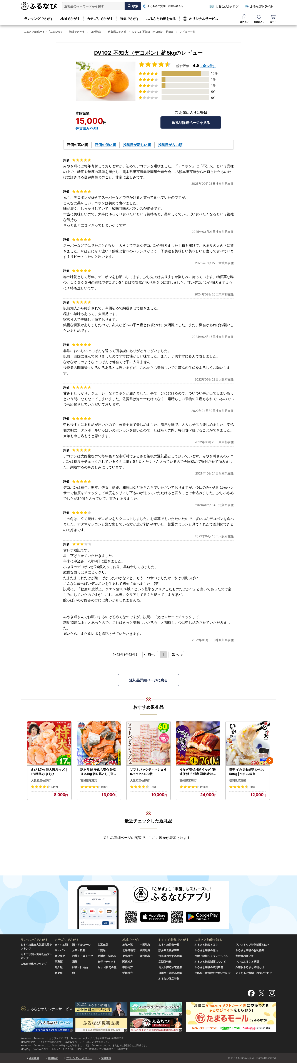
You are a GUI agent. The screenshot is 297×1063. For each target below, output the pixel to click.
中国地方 (145, 944)
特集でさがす (130, 19)
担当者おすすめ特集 (170, 955)
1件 (213, 79)
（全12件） (208, 66)
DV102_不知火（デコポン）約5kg (153, 31)
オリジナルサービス (203, 19)
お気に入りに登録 (193, 113)
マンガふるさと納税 (247, 961)
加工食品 (103, 944)
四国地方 (145, 950)
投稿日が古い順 (170, 145)
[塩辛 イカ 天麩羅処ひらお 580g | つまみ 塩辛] (248, 743)
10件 (214, 73)
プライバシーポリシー (79, 1058)
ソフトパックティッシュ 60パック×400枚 (148, 772)
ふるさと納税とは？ (206, 944)
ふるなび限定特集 (169, 978)
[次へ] (269, 760)
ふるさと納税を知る (161, 19)
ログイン (244, 21)
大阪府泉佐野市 (41, 780)
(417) (54, 787)
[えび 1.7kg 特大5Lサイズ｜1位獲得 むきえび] (49, 743)
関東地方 (127, 961)
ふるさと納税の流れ (206, 950)
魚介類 (59, 967)
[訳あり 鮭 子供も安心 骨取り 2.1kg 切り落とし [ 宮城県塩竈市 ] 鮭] (99, 743)
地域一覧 (127, 944)
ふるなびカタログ (227, 6)
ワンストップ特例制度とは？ (252, 944)
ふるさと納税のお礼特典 (249, 950)
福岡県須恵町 (237, 780)
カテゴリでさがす (100, 19)
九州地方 (96, 31)
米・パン (60, 950)
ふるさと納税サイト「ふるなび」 (43, 31)
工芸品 (101, 950)
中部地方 (127, 967)
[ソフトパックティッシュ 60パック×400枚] (148, 743)
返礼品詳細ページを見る (191, 122)
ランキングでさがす (38, 19)
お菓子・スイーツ (82, 955)
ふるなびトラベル (261, 6)
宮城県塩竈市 (88, 780)
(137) (104, 787)
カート (273, 21)
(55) (153, 787)
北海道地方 (128, 950)
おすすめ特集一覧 (169, 944)
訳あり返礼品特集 (169, 950)
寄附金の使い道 (244, 955)
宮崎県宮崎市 (188, 780)
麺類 (74, 961)
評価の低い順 (105, 145)
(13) (252, 787)
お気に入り (259, 21)
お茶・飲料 (78, 950)
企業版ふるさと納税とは (249, 967)
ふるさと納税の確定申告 (209, 967)
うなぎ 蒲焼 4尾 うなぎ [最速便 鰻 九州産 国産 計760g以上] (198, 772)
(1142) (204, 787)
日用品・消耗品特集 (170, 972)
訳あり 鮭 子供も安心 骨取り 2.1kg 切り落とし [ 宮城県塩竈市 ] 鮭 (98, 772)
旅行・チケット (107, 961)
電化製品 (60, 955)
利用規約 (53, 1058)
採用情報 (106, 1058)
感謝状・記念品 (107, 955)
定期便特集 (165, 961)
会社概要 (34, 1058)
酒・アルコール (81, 944)
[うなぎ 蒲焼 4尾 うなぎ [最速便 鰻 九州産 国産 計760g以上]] (198, 743)
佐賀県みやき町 (117, 31)
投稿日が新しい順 (137, 145)
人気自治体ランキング (34, 963)
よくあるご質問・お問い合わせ (165, 6)
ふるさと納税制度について (210, 961)
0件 (213, 91)
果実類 (59, 961)
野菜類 (59, 972)
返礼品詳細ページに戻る (148, 680)
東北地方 (127, 955)
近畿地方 (127, 972)
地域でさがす (70, 19)
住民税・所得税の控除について (213, 972)
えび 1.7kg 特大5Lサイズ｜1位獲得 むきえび (49, 772)
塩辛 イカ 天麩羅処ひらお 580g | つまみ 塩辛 (246, 772)
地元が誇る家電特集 (170, 967)
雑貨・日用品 (80, 967)
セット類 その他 (107, 967)
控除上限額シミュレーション (212, 955)
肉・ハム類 (61, 944)
